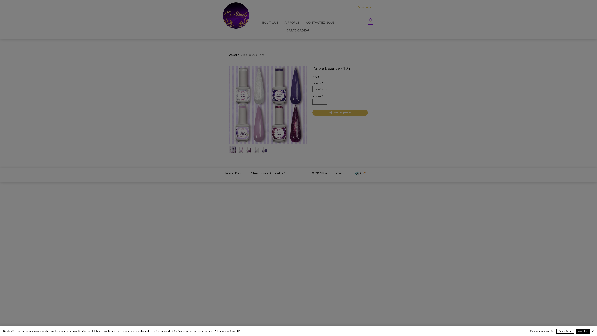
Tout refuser (565, 331)
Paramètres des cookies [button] (542, 331)
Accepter (582, 331)
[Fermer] (593, 331)
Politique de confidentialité (227, 331)
